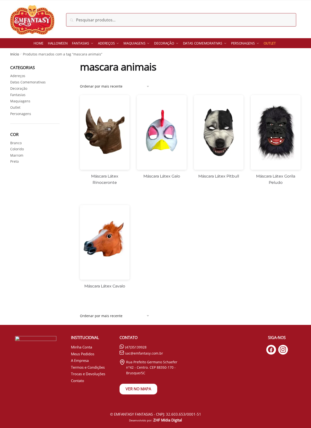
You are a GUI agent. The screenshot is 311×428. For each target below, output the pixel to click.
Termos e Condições (88, 367)
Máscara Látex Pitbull (218, 176)
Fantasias (18, 94)
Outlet (15, 107)
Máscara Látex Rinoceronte (104, 179)
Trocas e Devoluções (88, 373)
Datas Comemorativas (28, 82)
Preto (14, 161)
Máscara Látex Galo (161, 176)
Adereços (17, 75)
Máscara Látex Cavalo (104, 286)
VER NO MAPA (138, 389)
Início (14, 54)
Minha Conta (81, 347)
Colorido (17, 149)
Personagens (20, 113)
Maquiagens (20, 101)
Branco (16, 143)
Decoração (18, 88)
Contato (77, 380)
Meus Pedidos (82, 353)
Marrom (16, 155)
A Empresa (80, 360)
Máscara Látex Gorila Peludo (275, 179)
